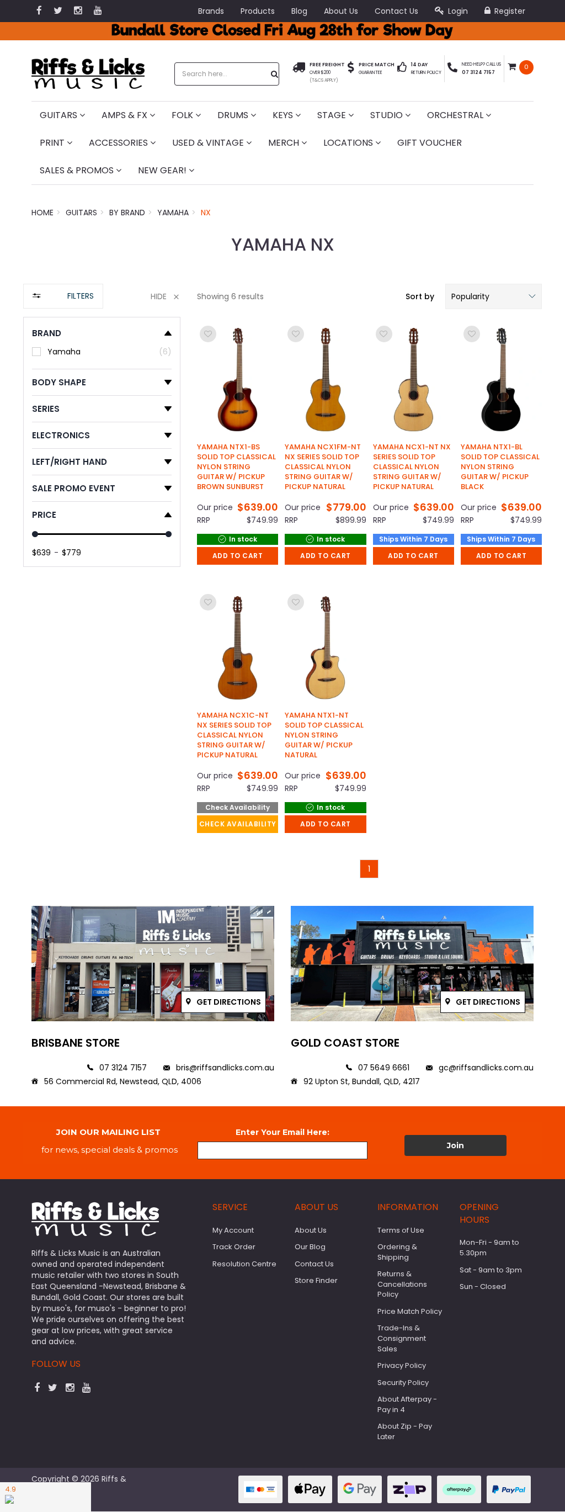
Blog (299, 11)
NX (206, 212)
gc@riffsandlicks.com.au (485, 1067)
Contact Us (396, 11)
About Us (341, 11)
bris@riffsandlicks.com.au (224, 1067)
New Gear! (163, 170)
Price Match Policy (409, 1311)
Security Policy (403, 1382)
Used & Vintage (209, 142)
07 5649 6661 (382, 1067)
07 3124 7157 (122, 1067)
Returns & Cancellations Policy (402, 1284)
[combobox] (223, 73)
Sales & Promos (78, 170)
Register (508, 11)
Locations (349, 142)
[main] (369, 600)
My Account (233, 1230)
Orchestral (456, 115)
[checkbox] (102, 351)
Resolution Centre (244, 1264)
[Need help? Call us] (452, 69)
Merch (284, 142)
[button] (493, 296)
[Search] (275, 74)
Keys (284, 115)
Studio (387, 115)
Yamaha (173, 212)
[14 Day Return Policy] (402, 69)
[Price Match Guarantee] (351, 69)
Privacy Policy (401, 1365)
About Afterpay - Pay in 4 (407, 1404)
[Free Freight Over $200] (298, 72)
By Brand (127, 212)
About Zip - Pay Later (404, 1431)
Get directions (228, 1001)
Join (455, 1145)
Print (53, 142)
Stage (332, 115)
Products (258, 11)
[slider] (35, 534)
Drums (233, 115)
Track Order (233, 1247)
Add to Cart (237, 555)
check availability (237, 824)
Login (457, 11)
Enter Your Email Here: (282, 1132)
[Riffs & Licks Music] (88, 69)
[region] (101, 586)
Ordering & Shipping (397, 1252)
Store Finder (316, 1280)
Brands (211, 11)
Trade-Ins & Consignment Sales (401, 1338)
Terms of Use (400, 1230)
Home (42, 212)
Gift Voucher (429, 142)
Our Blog (310, 1247)
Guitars (59, 115)
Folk (183, 115)
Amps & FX (126, 115)
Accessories (119, 142)
